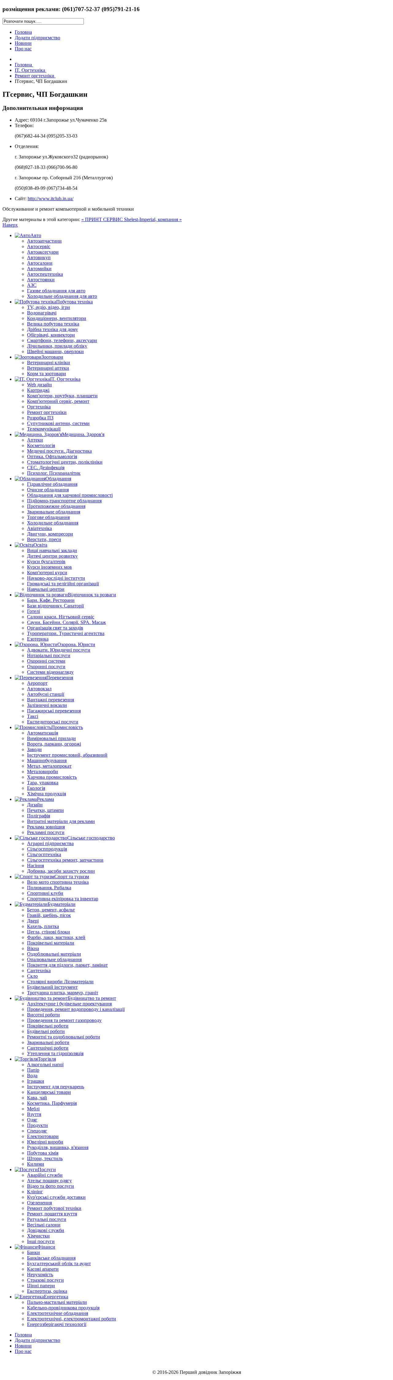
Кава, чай (37, 1097)
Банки (33, 1252)
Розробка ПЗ (40, 417)
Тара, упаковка (42, 782)
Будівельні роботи (46, 1031)
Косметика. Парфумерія (52, 1103)
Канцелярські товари (49, 1092)
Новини (23, 43)
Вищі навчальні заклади (52, 550)
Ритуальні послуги (46, 1219)
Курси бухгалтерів (46, 561)
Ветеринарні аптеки (48, 368)
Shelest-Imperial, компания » (153, 219)
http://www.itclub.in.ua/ (50, 198)
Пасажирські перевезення (54, 710)
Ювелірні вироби (45, 1141)
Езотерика (38, 638)
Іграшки (35, 1081)
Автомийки (39, 268)
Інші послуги (41, 1241)
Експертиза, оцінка (47, 1291)
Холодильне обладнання (52, 522)
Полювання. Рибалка (49, 887)
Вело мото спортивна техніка (58, 882)
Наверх (10, 225)
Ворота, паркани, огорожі (54, 744)
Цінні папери (41, 1285)
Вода (32, 1075)
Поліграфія (38, 815)
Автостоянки (41, 279)
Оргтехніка (39, 406)
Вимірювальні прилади (51, 738)
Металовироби (42, 771)
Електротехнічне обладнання (57, 1313)
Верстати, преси (44, 539)
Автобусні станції (45, 694)
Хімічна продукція (46, 793)
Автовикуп (39, 257)
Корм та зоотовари (46, 373)
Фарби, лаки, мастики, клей (56, 937)
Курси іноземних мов (49, 567)
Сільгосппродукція (47, 849)
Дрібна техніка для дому (52, 329)
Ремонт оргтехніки (47, 412)
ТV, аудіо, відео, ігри (48, 307)
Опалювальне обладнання (54, 959)
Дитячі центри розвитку (52, 556)
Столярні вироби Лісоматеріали (60, 981)
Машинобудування (47, 760)
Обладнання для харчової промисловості (70, 495)
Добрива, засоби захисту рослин (61, 871)
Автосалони (40, 263)
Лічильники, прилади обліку (57, 346)
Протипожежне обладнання (56, 506)
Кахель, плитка (43, 926)
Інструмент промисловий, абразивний (67, 755)
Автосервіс (38, 246)
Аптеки (35, 439)
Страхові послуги (45, 1280)
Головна (23, 32)
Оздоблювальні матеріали (54, 954)
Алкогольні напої (45, 1064)
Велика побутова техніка (53, 323)
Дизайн (35, 804)
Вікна (33, 948)
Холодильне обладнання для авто (62, 296)
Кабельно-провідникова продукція (63, 1307)
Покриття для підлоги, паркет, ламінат (67, 965)
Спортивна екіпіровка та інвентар (62, 898)
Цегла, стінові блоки (48, 931)
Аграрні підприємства (50, 843)
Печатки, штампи (45, 810)
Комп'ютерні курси (47, 572)
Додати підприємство (37, 37)
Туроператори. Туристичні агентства (65, 633)
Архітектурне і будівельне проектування (69, 1003)
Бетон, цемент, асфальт (51, 909)
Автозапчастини (44, 241)
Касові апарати (43, 1269)
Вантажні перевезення (50, 699)
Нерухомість (40, 1274)
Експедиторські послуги (52, 721)
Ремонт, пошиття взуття (52, 1213)
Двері (33, 920)
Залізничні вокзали (47, 705)
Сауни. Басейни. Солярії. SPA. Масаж (66, 622)
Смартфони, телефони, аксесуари (62, 340)
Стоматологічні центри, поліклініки (65, 462)
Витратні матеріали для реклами (61, 821)
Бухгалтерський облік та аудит (59, 1263)
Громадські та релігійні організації (63, 583)
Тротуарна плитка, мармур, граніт (62, 992)
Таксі (32, 716)
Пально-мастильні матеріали (57, 1302)
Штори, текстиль (45, 1158)
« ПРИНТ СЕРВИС (102, 219)
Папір (33, 1070)
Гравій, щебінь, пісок (49, 915)
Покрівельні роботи (47, 1025)
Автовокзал (39, 688)
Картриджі (38, 390)
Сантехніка (39, 970)
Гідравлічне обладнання (52, 484)
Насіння (35, 865)
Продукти (37, 1125)
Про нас (23, 48)
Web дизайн (39, 384)
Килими (35, 1164)
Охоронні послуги (46, 666)
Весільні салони (43, 1224)
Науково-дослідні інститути (56, 578)
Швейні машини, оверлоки (55, 351)
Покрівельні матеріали (50, 942)
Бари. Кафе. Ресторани (51, 600)
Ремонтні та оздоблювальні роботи (63, 1036)
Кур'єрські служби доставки (56, 1197)
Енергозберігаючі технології (56, 1324)
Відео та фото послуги (50, 1186)
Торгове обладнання (48, 517)
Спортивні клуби (45, 893)
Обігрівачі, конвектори (51, 334)
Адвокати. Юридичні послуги (58, 650)
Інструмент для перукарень (55, 1086)
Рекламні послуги (45, 832)
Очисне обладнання (48, 489)
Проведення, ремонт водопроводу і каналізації (76, 1009)
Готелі (33, 611)
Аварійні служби (45, 1175)
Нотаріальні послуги (48, 655)
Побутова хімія (42, 1153)
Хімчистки (38, 1235)
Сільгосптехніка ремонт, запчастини (65, 860)
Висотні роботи (43, 1014)
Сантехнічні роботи (47, 1048)
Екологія (36, 788)
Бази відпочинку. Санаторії (55, 605)
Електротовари (43, 1136)
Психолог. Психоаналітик (53, 473)
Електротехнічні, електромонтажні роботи (71, 1318)
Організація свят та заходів (55, 627)
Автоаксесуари (43, 252)
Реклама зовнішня (46, 826)
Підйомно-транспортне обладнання (64, 500)
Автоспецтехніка (45, 274)
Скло (32, 976)
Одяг (32, 1119)
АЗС (32, 285)
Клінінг (35, 1191)
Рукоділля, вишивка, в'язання (57, 1147)
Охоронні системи (46, 661)
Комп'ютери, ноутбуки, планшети (62, 395)
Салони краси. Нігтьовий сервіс (60, 616)
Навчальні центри (45, 589)
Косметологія (41, 445)
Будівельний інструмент (52, 987)
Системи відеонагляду (50, 672)
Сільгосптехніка (44, 854)
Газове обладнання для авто (56, 290)
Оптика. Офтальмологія (52, 456)
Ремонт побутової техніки (54, 1208)
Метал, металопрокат (49, 766)
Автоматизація (42, 732)
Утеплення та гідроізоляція (55, 1053)
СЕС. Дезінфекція (45, 467)
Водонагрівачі (41, 312)
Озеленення (39, 1202)
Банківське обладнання (51, 1258)
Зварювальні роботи (48, 1042)
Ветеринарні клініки (48, 362)
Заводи (34, 749)
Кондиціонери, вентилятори (56, 318)
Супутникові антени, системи (58, 423)
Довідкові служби (45, 1230)
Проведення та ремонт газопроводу (64, 1020)
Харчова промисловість (52, 777)
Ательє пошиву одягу (49, 1180)
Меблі (33, 1108)
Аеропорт (37, 683)
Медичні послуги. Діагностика (59, 451)
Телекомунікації (43, 428)
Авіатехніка (39, 528)
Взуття (34, 1114)
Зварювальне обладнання (53, 511)
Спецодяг (37, 1130)
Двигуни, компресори (50, 533)
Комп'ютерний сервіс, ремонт (58, 401)
